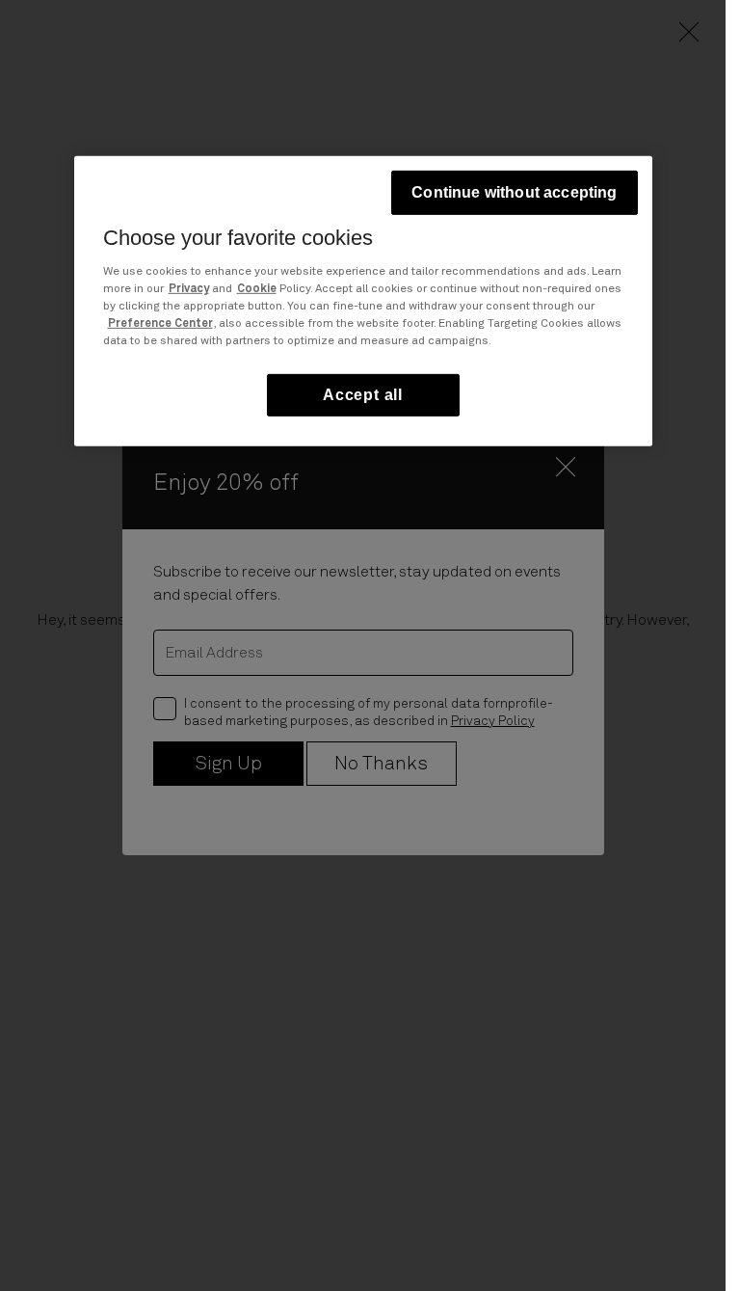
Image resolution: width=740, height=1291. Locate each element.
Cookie (257, 288)
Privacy (189, 288)
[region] (363, 301)
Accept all (363, 394)
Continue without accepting (514, 192)
